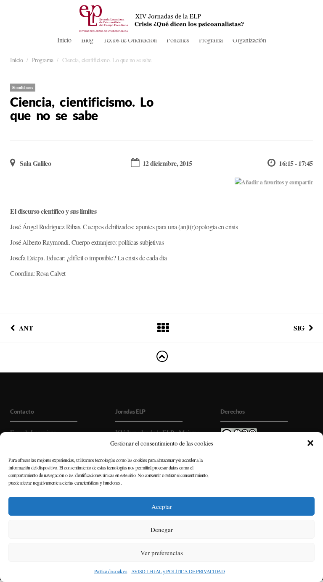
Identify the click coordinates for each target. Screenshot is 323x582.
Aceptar (161, 506)
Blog (87, 39)
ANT (26, 328)
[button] (310, 443)
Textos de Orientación (130, 39)
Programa (211, 39)
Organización (249, 39)
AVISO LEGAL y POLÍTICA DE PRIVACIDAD (178, 571)
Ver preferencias (161, 552)
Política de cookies (110, 571)
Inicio (64, 39)
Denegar (162, 529)
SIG (299, 328)
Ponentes (178, 39)
